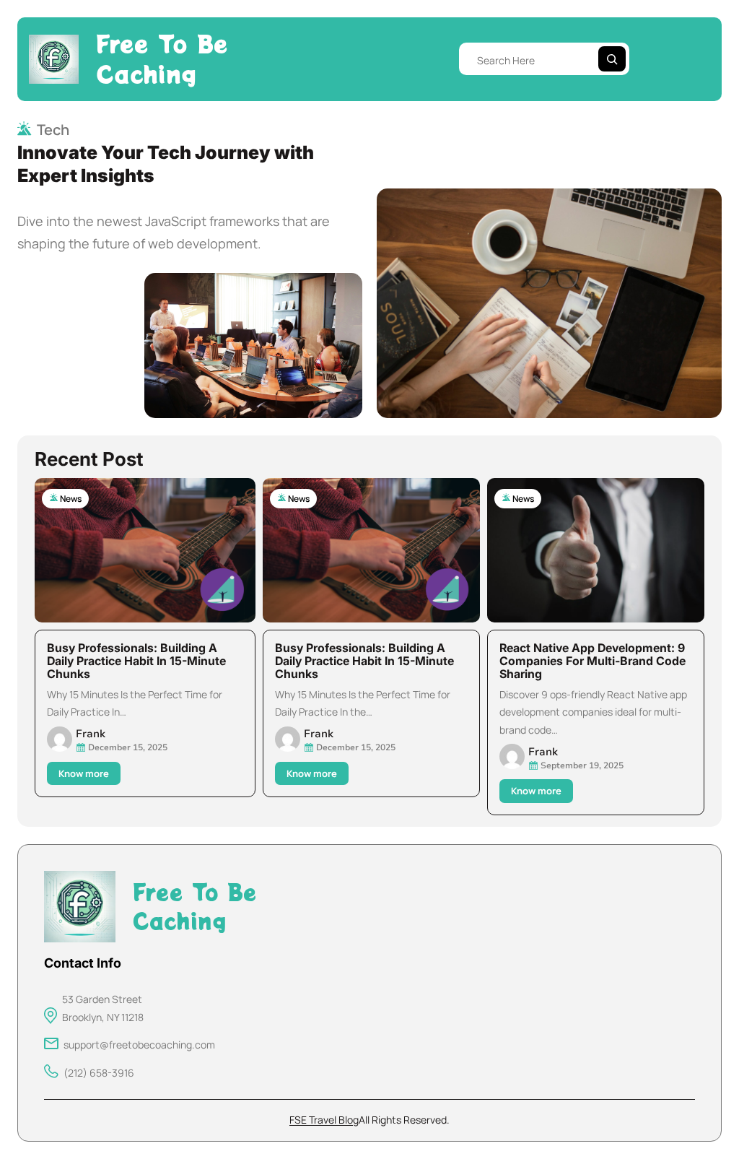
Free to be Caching (162, 58)
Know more (87, 776)
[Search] (612, 58)
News (71, 498)
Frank (90, 733)
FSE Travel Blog (324, 1120)
